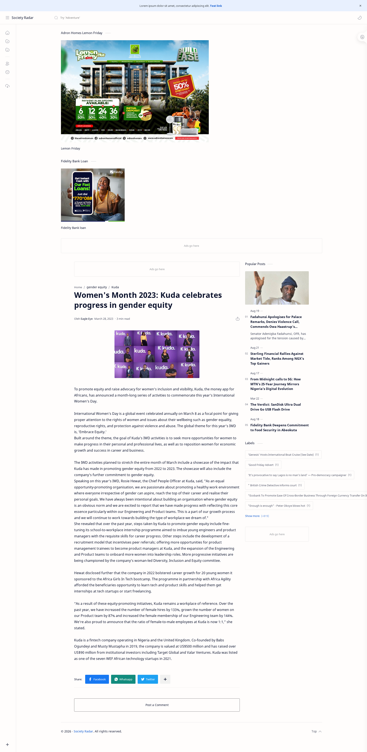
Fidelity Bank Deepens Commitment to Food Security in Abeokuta (279, 427)
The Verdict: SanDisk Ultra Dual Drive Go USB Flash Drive (275, 406)
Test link (216, 6)
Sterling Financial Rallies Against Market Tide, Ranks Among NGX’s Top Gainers (277, 358)
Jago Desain (150, 731)
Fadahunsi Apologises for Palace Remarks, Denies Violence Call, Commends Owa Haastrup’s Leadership (276, 322)
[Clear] (121, 17)
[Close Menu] (360, 6)
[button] (359, 17)
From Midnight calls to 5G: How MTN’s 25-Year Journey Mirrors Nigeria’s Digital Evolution (275, 384)
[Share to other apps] (165, 679)
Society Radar (23, 17)
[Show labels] (258, 516)
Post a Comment (157, 705)
